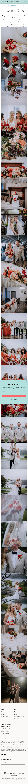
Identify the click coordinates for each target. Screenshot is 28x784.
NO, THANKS (14, 399)
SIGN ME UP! (14, 395)
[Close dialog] (26, 381)
